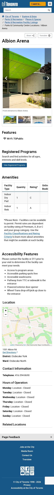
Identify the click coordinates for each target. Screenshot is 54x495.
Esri (24, 345)
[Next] (48, 78)
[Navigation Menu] (50, 4)
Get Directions (9, 352)
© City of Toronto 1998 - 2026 (27, 481)
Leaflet (12, 345)
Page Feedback (11, 437)
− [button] (6, 314)
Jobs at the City (27, 446)
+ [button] (6, 310)
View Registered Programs (14, 165)
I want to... (36, 3)
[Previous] (6, 78)
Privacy (27, 484)
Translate (43, 35)
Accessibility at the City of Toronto (27, 488)
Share (31, 35)
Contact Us (27, 455)
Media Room (27, 451)
